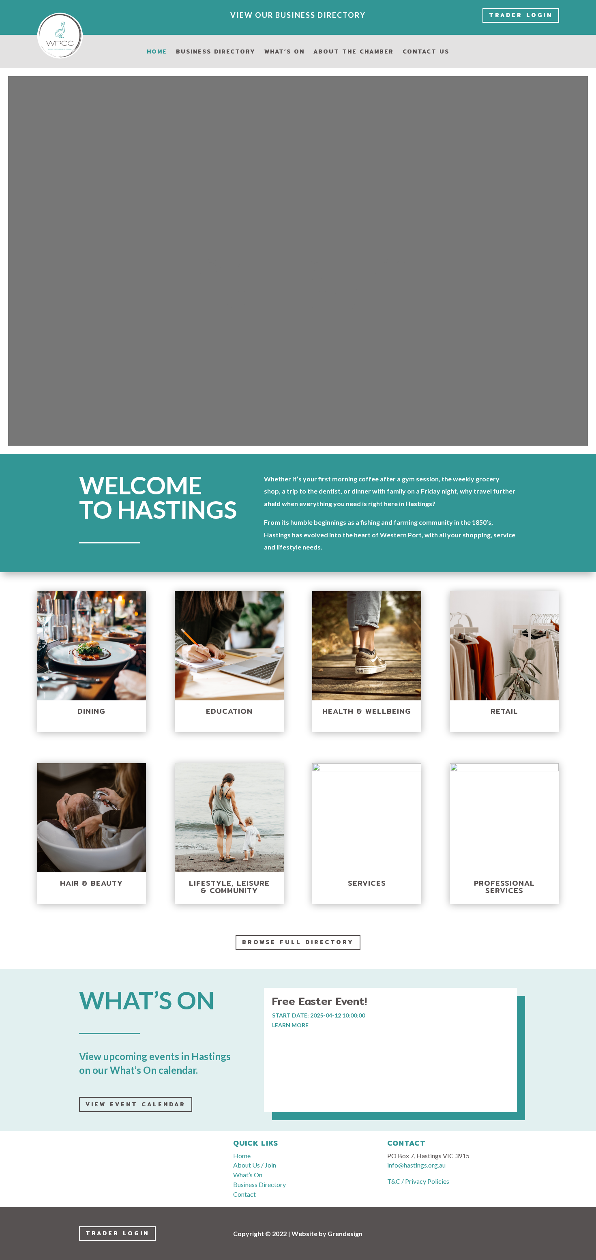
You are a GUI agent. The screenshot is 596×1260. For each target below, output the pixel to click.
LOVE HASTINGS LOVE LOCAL (298, 246)
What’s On (284, 52)
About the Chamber (353, 52)
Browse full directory (298, 942)
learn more (290, 1025)
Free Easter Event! (319, 1001)
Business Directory (215, 52)
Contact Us (426, 52)
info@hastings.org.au (416, 1165)
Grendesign (345, 1233)
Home (157, 52)
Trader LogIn (521, 15)
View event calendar (136, 1104)
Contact (244, 1194)
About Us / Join (254, 1165)
